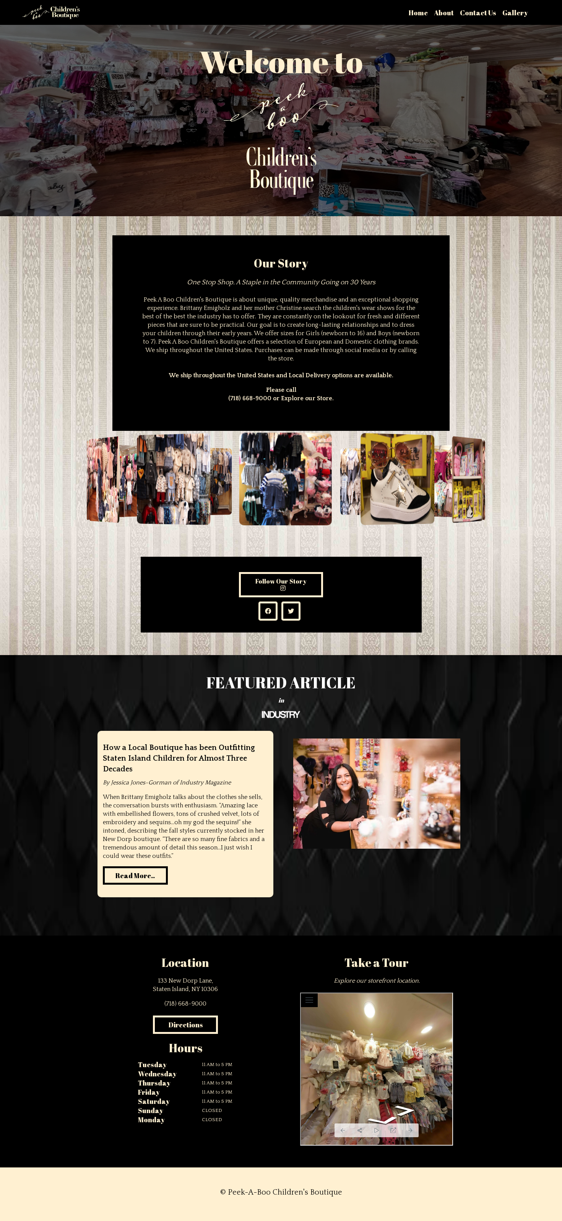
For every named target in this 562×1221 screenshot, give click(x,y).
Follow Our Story (281, 581)
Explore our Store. (307, 398)
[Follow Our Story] (281, 589)
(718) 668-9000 (249, 398)
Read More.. (135, 875)
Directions (185, 1024)
